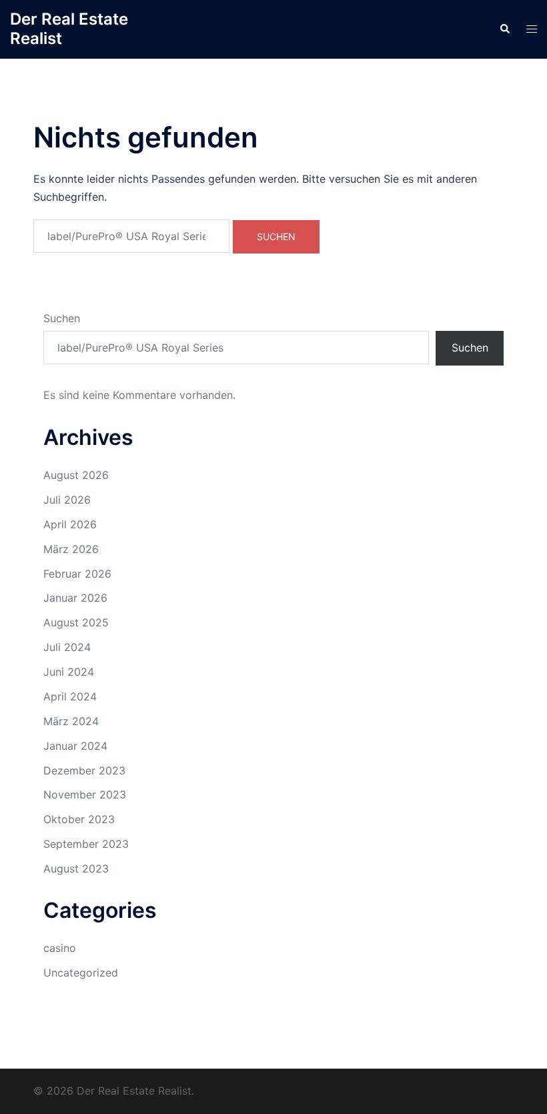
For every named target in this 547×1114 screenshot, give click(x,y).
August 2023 (76, 868)
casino (59, 948)
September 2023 (86, 844)
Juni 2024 (68, 671)
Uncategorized (80, 972)
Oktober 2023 (79, 819)
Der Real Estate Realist (69, 28)
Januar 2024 (75, 745)
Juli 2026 (67, 499)
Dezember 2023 (84, 770)
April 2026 (70, 524)
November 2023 (84, 794)
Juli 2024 (67, 647)
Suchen (61, 318)
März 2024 (71, 721)
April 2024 (70, 696)
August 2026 (76, 475)
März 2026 (71, 549)
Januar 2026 (75, 597)
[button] (504, 29)
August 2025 (76, 622)
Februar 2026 (77, 573)
